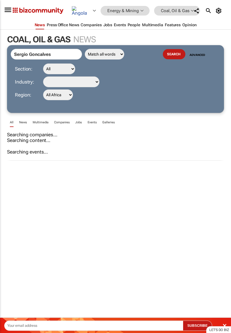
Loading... (10, 264)
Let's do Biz (219, 330)
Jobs (78, 122)
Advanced (197, 54)
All (12, 122)
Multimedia (40, 122)
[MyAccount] (219, 10)
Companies (62, 122)
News (23, 122)
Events (92, 122)
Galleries (108, 122)
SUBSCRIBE (197, 326)
